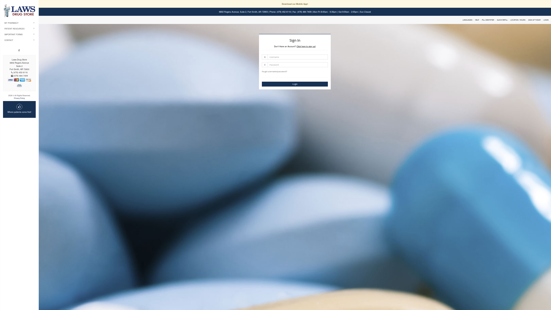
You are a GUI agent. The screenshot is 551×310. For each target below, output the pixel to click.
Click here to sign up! (306, 46)
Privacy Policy (19, 98)
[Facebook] (19, 50)
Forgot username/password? (274, 71)
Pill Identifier (488, 20)
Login (546, 20)
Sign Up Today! (534, 20)
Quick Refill (502, 20)
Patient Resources (14, 28)
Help (477, 20)
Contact (8, 40)
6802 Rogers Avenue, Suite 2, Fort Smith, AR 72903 (243, 11)
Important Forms (13, 34)
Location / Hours (517, 20)
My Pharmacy (11, 23)
